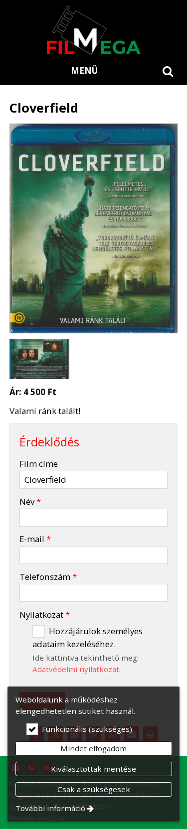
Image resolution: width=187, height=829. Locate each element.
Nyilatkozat (44, 614)
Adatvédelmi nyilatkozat (75, 669)
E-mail (35, 539)
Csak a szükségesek (93, 789)
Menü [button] (84, 70)
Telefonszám (48, 576)
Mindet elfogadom (93, 748)
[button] (168, 70)
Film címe (38, 463)
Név (30, 501)
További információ (50, 808)
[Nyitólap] (93, 30)
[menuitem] (168, 70)
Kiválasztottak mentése (93, 769)
